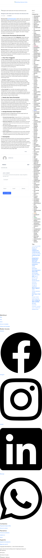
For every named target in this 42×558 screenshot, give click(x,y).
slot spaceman (34, 306)
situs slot (35, 271)
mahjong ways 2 (36, 255)
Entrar (1, 537)
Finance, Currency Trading (35, 80)
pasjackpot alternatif (35, 260)
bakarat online (37, 39)
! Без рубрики (36, 16)
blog (35, 44)
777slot (33, 246)
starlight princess (35, 309)
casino (35, 59)
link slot (35, 141)
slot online (35, 301)
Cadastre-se (2, 535)
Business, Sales (37, 54)
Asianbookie (36, 37)
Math (35, 143)
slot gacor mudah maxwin (35, 298)
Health (35, 93)
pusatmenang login (11, 18)
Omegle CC (36, 160)
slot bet (37, 277)
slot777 (36, 276)
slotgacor (33, 289)
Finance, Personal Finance (35, 85)
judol (36, 247)
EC (34, 74)
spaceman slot (37, 307)
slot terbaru (38, 306)
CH (34, 61)
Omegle (35, 159)
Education (36, 76)
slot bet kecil (34, 283)
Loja (1, 319)
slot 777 (33, 277)
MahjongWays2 (38, 253)
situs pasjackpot (36, 270)
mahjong (34, 249)
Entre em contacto (4, 528)
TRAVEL (35, 217)
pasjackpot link (36, 262)
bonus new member (37, 246)
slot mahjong (36, 300)
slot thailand (36, 199)
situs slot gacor (35, 273)
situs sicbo (36, 186)
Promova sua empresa (4, 532)
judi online (33, 247)
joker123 (35, 140)
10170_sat (36, 19)
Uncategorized (37, 229)
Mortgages (36, 144)
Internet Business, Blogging (36, 125)
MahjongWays (34, 253)
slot (33, 276)
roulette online (37, 180)
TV (34, 227)
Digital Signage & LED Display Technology (37, 69)
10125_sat (36, 17)
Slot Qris (34, 303)
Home (35, 101)
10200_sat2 (36, 20)
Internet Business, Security (36, 133)
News (35, 156)
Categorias (35, 14)
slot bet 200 (34, 282)
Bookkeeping (36, 47)
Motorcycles (36, 151)
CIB (34, 63)
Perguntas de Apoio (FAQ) (5, 525)
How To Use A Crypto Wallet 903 (36, 113)
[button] (37, 2)
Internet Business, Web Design (37, 138)
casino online (36, 60)
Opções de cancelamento (5, 542)
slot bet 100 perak (35, 280)
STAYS (35, 213)
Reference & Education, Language (36, 178)
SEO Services (36, 181)
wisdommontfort (37, 239)
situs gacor (34, 268)
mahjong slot (35, 250)
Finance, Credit (37, 77)
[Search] (40, 12)
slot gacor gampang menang (36, 292)
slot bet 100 (34, 279)
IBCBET (35, 116)
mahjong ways (36, 252)
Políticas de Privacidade (5, 326)
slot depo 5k (34, 285)
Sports (35, 209)
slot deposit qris (34, 286)
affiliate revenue (37, 36)
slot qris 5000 (34, 304)
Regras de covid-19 (4, 544)
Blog (1, 317)
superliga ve (36, 214)
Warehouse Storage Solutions (36, 233)
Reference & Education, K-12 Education (37, 173)
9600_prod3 (36, 24)
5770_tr (35, 23)
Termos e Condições (4, 324)
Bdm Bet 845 (36, 40)
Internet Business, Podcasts (36, 129)
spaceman (33, 307)
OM (34, 157)
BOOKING (36, 46)
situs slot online (35, 274)
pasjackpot (35, 258)
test (34, 216)
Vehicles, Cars (36, 230)
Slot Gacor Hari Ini (36, 294)
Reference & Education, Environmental (37, 169)
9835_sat (35, 26)
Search (33, 10)
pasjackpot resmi (35, 264)
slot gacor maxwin (35, 297)
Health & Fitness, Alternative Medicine (37, 96)
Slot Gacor (36, 288)
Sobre (1, 321)
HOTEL (35, 110)
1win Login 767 (37, 21)
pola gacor (33, 267)
